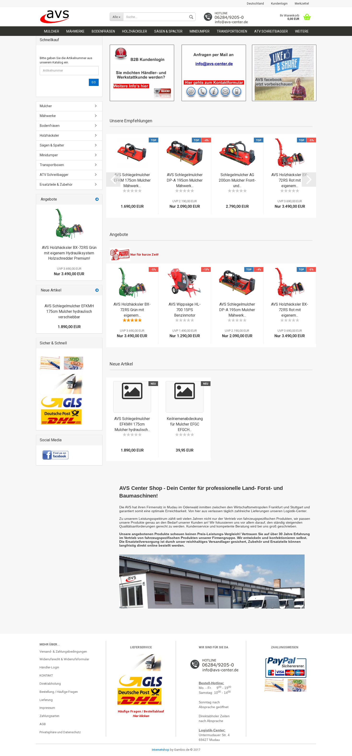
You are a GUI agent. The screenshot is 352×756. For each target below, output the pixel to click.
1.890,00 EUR (69, 327)
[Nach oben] (13, 749)
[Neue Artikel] (97, 290)
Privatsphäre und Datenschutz (60, 732)
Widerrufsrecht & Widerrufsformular (64, 659)
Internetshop (160, 749)
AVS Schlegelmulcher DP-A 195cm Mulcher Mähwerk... (185, 180)
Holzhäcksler (134, 31)
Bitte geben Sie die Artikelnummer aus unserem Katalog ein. (66, 60)
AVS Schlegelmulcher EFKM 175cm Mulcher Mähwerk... (132, 180)
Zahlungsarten (49, 716)
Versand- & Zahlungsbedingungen (63, 651)
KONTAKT (46, 675)
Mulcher (51, 31)
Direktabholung (50, 683)
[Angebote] (97, 199)
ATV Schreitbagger (271, 31)
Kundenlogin (279, 3)
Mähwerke (75, 31)
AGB (43, 724)
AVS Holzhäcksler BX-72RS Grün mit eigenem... (132, 310)
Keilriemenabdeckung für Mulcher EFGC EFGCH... (185, 424)
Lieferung (46, 700)
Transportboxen (232, 31)
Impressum (47, 708)
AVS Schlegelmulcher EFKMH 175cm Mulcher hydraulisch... (132, 424)
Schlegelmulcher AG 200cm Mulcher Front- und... (237, 180)
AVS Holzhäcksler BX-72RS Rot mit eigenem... (289, 180)
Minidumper (200, 31)
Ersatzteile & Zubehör (56, 184)
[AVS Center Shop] (71, 17)
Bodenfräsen (103, 31)
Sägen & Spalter (168, 31)
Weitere (302, 31)
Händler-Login (49, 667)
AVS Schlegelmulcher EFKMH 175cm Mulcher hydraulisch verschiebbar (69, 311)
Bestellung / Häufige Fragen (59, 692)
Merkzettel (302, 3)
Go (93, 82)
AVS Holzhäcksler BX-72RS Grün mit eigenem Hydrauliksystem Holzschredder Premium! (69, 253)
